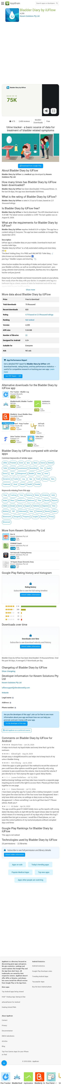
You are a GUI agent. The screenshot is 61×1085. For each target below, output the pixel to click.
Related (50, 463)
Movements (7, 517)
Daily (53, 495)
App (30, 479)
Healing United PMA (9, 1007)
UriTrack (41, 424)
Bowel (22, 484)
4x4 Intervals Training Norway (21, 553)
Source (42, 463)
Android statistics (38, 966)
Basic (36, 463)
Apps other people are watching (30, 880)
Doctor (20, 506)
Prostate (13, 463)
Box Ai (12, 534)
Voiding (12, 468)
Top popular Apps (38, 982)
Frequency (26, 517)
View (53, 506)
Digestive (45, 506)
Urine (46, 474)
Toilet (5, 468)
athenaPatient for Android (11, 1002)
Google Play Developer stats (42, 971)
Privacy (51, 517)
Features (39, 511)
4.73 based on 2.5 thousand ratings (39, 315)
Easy (31, 511)
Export (54, 511)
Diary (39, 474)
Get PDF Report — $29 (13, 376)
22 (26, 335)
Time (21, 495)
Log (23, 479)
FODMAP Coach (16, 544)
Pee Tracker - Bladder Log (19, 392)
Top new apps (43, 872)
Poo (41, 468)
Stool (15, 484)
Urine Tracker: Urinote (18, 437)
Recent (47, 511)
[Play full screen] (54, 111)
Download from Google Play (31, 166)
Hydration (36, 506)
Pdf (13, 511)
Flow (39, 500)
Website (5, 693)
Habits (5, 506)
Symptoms (6, 479)
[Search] (57, 3)
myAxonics (46, 401)
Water (37, 495)
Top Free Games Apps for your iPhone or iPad (15, 1053)
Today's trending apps (40, 864)
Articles (4, 1041)
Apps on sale (17, 864)
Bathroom (31, 500)
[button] (30, 697)
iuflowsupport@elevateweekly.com (16, 688)
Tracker (16, 479)
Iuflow (5, 463)
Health (29, 484)
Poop (5, 495)
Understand (22, 511)
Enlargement (21, 474)
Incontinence (22, 468)
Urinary (45, 479)
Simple (12, 506)
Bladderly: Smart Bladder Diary (21, 414)
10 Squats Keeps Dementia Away (22, 562)
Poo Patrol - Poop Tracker (19, 424)
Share (12, 500)
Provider (37, 484)
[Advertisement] (30, 52)
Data (52, 479)
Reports (54, 500)
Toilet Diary (39, 437)
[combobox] (45, 3)
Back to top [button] (55, 1064)
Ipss (28, 463)
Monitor (43, 517)
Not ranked (29, 320)
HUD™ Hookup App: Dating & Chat (13, 997)
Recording (33, 468)
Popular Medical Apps (20, 872)
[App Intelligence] (4, 1063)
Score (21, 463)
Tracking (13, 495)
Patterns (29, 495)
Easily (49, 468)
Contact (4, 1020)
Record (46, 500)
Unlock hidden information (30, 595)
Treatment (6, 484)
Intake (5, 500)
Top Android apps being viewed (13, 992)
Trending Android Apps (40, 976)
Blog (3, 1046)
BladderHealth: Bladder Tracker (21, 401)
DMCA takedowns (8, 1036)
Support (27, 506)
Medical (6, 511)
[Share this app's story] (46, 111)
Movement (6, 522)
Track (38, 479)
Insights (35, 517)
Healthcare (21, 500)
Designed (17, 517)
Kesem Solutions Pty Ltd (30, 530)
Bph (12, 474)
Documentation (7, 1031)
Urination (45, 495)
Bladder (31, 474)
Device (5, 474)
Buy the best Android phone (41, 987)
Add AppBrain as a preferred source (17, 730)
